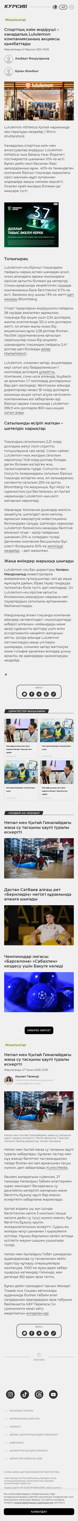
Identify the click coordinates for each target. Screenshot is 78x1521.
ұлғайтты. (46, 372)
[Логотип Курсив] (15, 6)
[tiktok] (24, 1394)
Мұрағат (15, 1427)
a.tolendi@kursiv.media (28, 1083)
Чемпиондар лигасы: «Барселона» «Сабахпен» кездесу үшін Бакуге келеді (33, 961)
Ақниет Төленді (27, 1076)
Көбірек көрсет (39, 1030)
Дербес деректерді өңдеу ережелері (34, 1434)
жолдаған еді (37, 1313)
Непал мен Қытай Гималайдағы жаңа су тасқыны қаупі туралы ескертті (37, 827)
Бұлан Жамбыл (26, 71)
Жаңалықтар (15, 20)
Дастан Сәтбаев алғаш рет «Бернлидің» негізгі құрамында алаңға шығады (37, 894)
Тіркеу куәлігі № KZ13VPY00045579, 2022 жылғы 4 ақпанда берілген (33, 1489)
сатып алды (14, 413)
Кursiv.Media (57, 1168)
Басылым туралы (21, 1411)
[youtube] (53, 1394)
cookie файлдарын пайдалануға (33, 1502)
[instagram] (10, 1394)
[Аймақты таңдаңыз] (55, 7)
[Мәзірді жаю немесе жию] (71, 7)
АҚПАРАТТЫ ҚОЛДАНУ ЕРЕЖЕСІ (29, 1450)
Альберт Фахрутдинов (32, 58)
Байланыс (17, 1443)
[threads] (39, 1394)
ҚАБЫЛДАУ (39, 1511)
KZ (63, 7)
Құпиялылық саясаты (25, 1418)
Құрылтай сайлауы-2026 (26, 1458)
